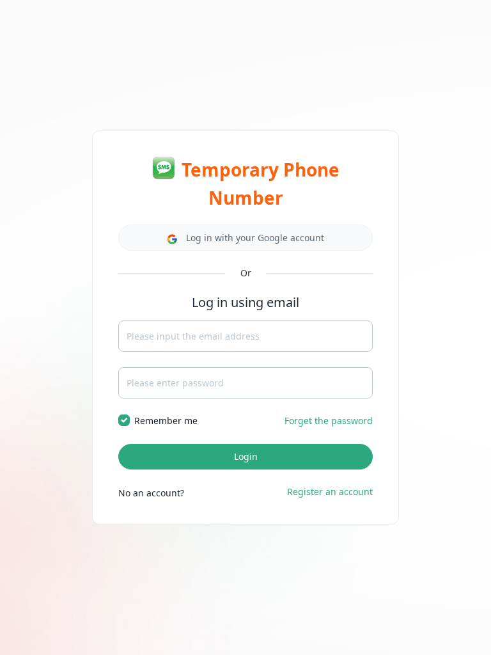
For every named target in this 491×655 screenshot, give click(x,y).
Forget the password (328, 420)
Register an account (330, 491)
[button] (245, 238)
